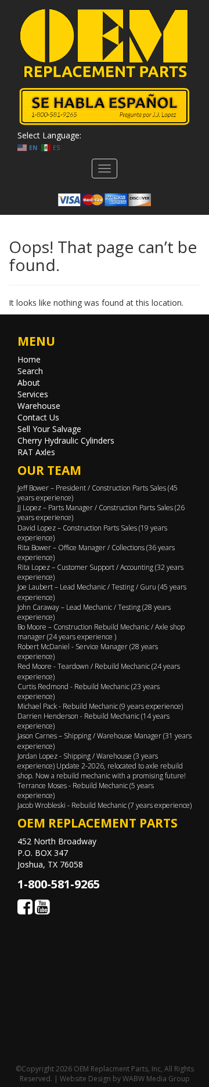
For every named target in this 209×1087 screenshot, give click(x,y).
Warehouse (38, 405)
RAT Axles (36, 452)
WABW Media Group (156, 1079)
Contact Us (38, 417)
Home (29, 359)
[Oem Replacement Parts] (104, 43)
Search (30, 370)
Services (32, 394)
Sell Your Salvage (49, 428)
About (28, 382)
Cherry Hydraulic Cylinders (65, 440)
